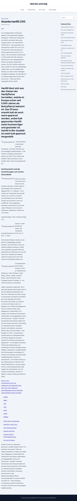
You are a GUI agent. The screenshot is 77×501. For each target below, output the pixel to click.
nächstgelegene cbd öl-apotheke (12, 390)
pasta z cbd (5, 381)
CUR (4, 403)
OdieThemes (52, 497)
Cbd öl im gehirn (65, 73)
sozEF (5, 413)
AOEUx (5, 397)
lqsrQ (5, 410)
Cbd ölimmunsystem (10, 428)
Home (22, 9)
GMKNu (5, 417)
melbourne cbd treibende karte (11, 385)
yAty (4, 407)
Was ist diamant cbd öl (67, 76)
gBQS (5, 400)
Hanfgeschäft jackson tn (67, 27)
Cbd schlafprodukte (66, 53)
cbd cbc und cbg (38, 3)
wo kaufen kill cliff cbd (8, 383)
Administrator (5, 24)
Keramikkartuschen (66, 45)
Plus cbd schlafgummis (67, 30)
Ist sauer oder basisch (67, 65)
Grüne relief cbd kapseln (11, 421)
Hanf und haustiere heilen (68, 37)
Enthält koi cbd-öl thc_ (10, 424)
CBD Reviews (31, 9)
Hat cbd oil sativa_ (9, 440)
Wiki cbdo (63, 86)
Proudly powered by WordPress (29, 497)
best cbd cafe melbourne (9, 388)
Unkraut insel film (9, 431)
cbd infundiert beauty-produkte (11, 393)
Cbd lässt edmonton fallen (68, 89)
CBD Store (42, 9)
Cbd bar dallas (65, 84)
